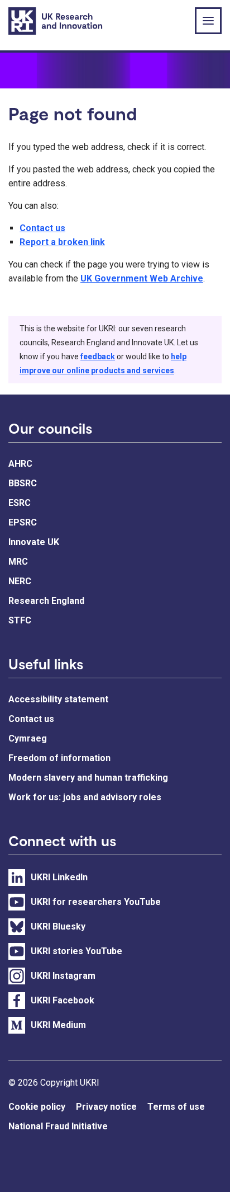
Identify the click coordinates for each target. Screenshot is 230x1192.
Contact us (42, 228)
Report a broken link (62, 242)
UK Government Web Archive (141, 278)
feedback (97, 356)
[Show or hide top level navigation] (208, 20)
